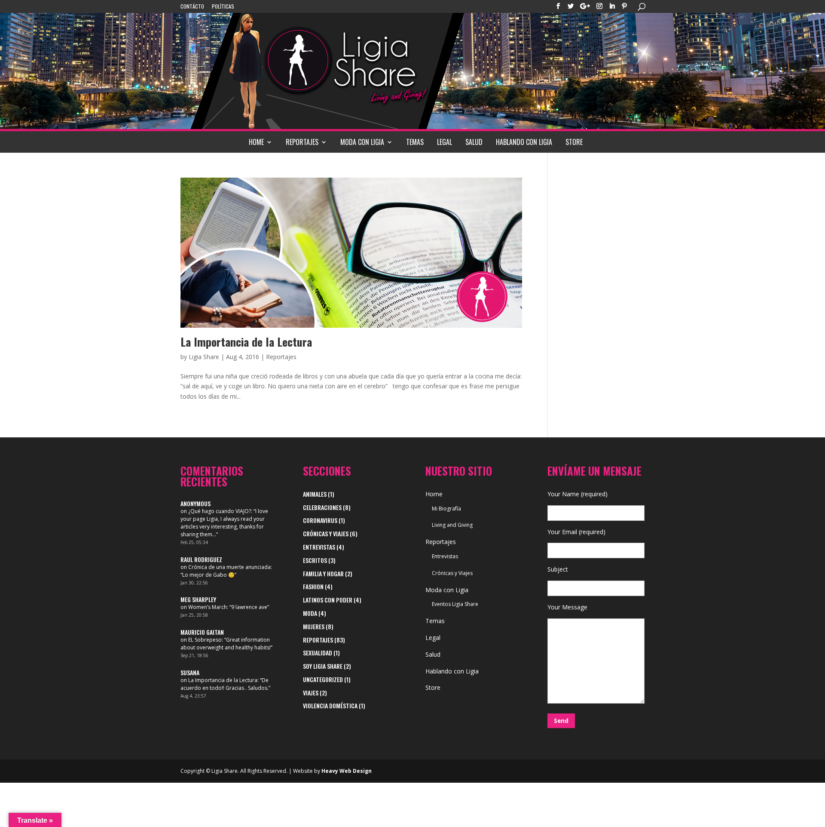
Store (574, 142)
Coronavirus (320, 520)
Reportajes (302, 142)
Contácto (192, 7)
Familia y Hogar (323, 573)
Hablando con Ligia (524, 142)
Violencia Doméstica (330, 705)
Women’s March (207, 607)
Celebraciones (322, 507)
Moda (310, 613)
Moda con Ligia (362, 142)
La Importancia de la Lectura (246, 341)
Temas (415, 142)
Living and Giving (452, 525)
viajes (310, 692)
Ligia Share (204, 357)
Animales (315, 493)
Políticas (223, 7)
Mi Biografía (446, 508)
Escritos (315, 560)
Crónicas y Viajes (325, 533)
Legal (444, 142)
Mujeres (313, 626)
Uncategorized (323, 679)
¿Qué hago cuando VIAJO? (219, 511)
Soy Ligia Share (322, 665)
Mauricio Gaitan (202, 631)
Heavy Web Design (346, 771)
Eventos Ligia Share (455, 604)
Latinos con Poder (327, 599)
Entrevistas (319, 546)
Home (256, 142)
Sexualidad (317, 652)
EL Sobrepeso (205, 639)
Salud (474, 142)
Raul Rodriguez (201, 559)
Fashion (313, 586)
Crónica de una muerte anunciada (229, 567)
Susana (189, 672)
